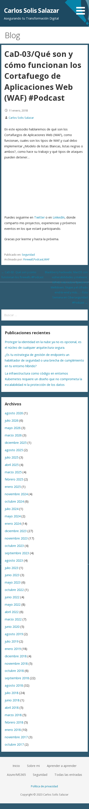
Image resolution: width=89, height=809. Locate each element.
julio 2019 (11, 641)
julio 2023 (11, 568)
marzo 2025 (13, 472)
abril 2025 (12, 465)
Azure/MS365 (16, 775)
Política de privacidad (44, 786)
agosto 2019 (14, 634)
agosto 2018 (14, 685)
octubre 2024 (14, 501)
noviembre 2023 (16, 538)
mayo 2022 (13, 604)
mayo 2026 (13, 428)
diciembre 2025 (16, 443)
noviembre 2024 (16, 494)
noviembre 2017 (16, 737)
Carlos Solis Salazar (31, 10)
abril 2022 (12, 612)
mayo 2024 (13, 516)
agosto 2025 (14, 450)
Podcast (38, 259)
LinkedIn (59, 217)
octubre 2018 (14, 671)
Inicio (16, 766)
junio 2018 (12, 700)
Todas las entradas (68, 775)
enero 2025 (13, 487)
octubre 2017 (14, 744)
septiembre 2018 (17, 678)
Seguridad (28, 255)
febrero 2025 (14, 479)
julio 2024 (11, 509)
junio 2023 (12, 575)
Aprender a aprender (61, 766)
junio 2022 (12, 597)
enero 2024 (13, 523)
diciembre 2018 (16, 656)
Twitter (39, 217)
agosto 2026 (14, 413)
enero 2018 (13, 730)
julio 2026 (11, 420)
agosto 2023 (14, 560)
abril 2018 (12, 707)
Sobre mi (33, 766)
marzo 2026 (13, 435)
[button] (82, 8)
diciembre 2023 (16, 531)
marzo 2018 (13, 715)
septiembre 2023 (17, 553)
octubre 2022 (14, 590)
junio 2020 (12, 627)
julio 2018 (11, 693)
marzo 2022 (13, 619)
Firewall (28, 259)
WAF (46, 259)
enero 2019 (13, 649)
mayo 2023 (13, 582)
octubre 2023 (14, 546)
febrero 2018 (14, 722)
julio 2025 (11, 457)
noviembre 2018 (16, 663)
